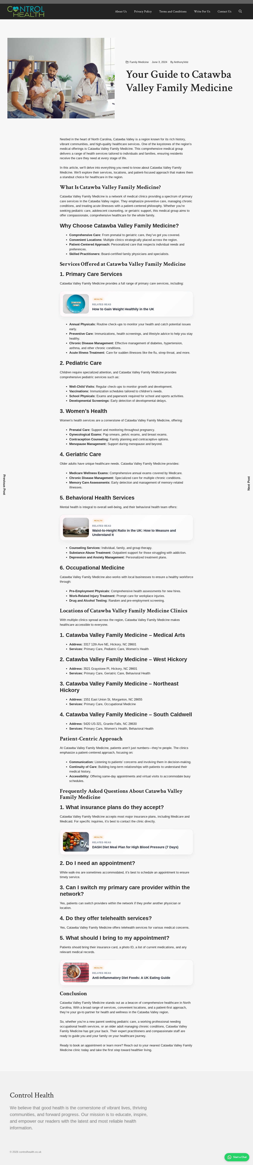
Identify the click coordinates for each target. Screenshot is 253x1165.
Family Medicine (139, 61)
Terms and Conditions (173, 11)
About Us (121, 11)
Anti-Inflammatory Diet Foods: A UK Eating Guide (131, 978)
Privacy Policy (143, 11)
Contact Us (224, 11)
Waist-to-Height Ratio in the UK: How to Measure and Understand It (134, 533)
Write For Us (202, 11)
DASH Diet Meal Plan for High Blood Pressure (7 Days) (135, 847)
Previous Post (4, 484)
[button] (240, 11)
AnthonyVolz (181, 61)
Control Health (32, 1095)
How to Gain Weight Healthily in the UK (123, 309)
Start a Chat (240, 1157)
